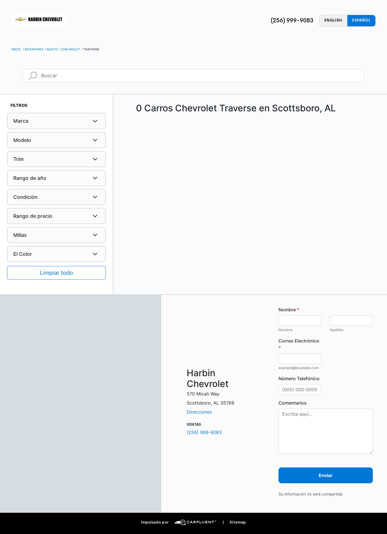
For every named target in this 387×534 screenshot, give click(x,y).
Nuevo (52, 49)
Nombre (288, 309)
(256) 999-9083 (292, 20)
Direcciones (199, 412)
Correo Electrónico (298, 344)
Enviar (326, 475)
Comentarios (292, 403)
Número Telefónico (299, 378)
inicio (16, 49)
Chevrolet (70, 49)
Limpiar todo (56, 272)
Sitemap (234, 522)
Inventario (34, 49)
